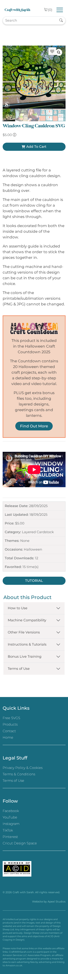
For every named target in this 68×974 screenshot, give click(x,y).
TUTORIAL (34, 581)
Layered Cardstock (38, 532)
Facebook (11, 811)
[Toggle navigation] (60, 10)
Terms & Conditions (19, 774)
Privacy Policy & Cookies (22, 768)
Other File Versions (24, 632)
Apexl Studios (57, 901)
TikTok (8, 830)
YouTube (10, 817)
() (50, 10)
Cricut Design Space (20, 843)
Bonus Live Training (24, 656)
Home (8, 737)
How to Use (17, 608)
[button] (58, 52)
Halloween (33, 549)
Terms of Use (19, 669)
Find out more (34, 426)
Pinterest (10, 837)
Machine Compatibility (27, 620)
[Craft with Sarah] (17, 10)
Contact (9, 731)
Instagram (11, 824)
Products (10, 724)
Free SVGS (11, 718)
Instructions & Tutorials (27, 644)
